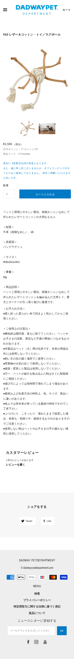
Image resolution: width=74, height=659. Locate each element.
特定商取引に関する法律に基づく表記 (37, 606)
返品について (37, 613)
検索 (37, 593)
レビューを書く (15, 464)
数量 (6, 185)
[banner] (37, 10)
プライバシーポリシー (37, 600)
